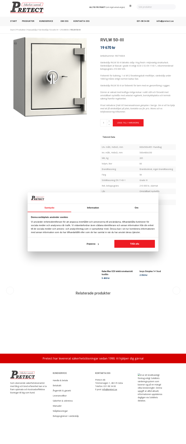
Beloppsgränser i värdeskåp (66, 416)
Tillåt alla (134, 244)
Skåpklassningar (60, 411)
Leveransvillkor (60, 395)
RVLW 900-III (18, 337)
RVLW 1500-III (143, 337)
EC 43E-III (99, 337)
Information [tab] (93, 207)
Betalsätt (57, 385)
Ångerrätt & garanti (62, 390)
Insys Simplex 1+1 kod (150, 271)
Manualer (57, 405)
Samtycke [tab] (49, 207)
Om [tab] (136, 207)
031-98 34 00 (109, 386)
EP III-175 (58, 337)
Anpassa (90, 244)
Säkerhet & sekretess (63, 400)
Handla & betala (60, 380)
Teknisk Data (108, 137)
